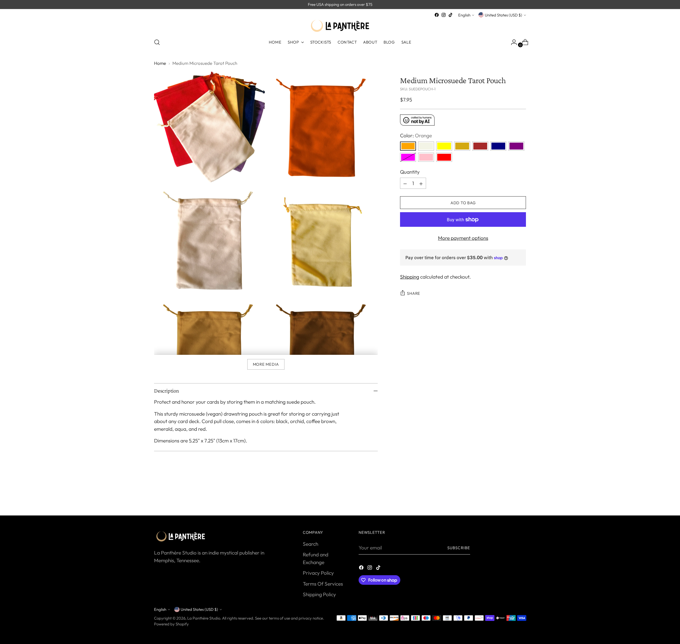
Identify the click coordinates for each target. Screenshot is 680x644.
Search (310, 544)
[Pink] (426, 157)
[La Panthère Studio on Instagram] (443, 14)
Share (413, 293)
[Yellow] (444, 146)
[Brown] (480, 146)
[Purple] (516, 146)
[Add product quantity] (421, 183)
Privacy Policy (318, 573)
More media (266, 364)
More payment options (463, 238)
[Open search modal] (157, 42)
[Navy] (498, 146)
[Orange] (408, 146)
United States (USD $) (503, 15)
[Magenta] (408, 157)
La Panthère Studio (203, 618)
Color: (416, 136)
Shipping (409, 277)
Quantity (410, 172)
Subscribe (458, 547)
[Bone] (426, 146)
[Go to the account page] (512, 42)
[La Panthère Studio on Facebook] (436, 14)
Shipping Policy (319, 594)
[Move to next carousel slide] (521, 497)
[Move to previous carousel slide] (509, 497)
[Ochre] (462, 146)
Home (160, 63)
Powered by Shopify (171, 623)
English (464, 15)
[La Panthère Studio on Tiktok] (450, 14)
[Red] (444, 157)
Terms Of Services (323, 584)
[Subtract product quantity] (405, 183)
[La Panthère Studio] (340, 26)
